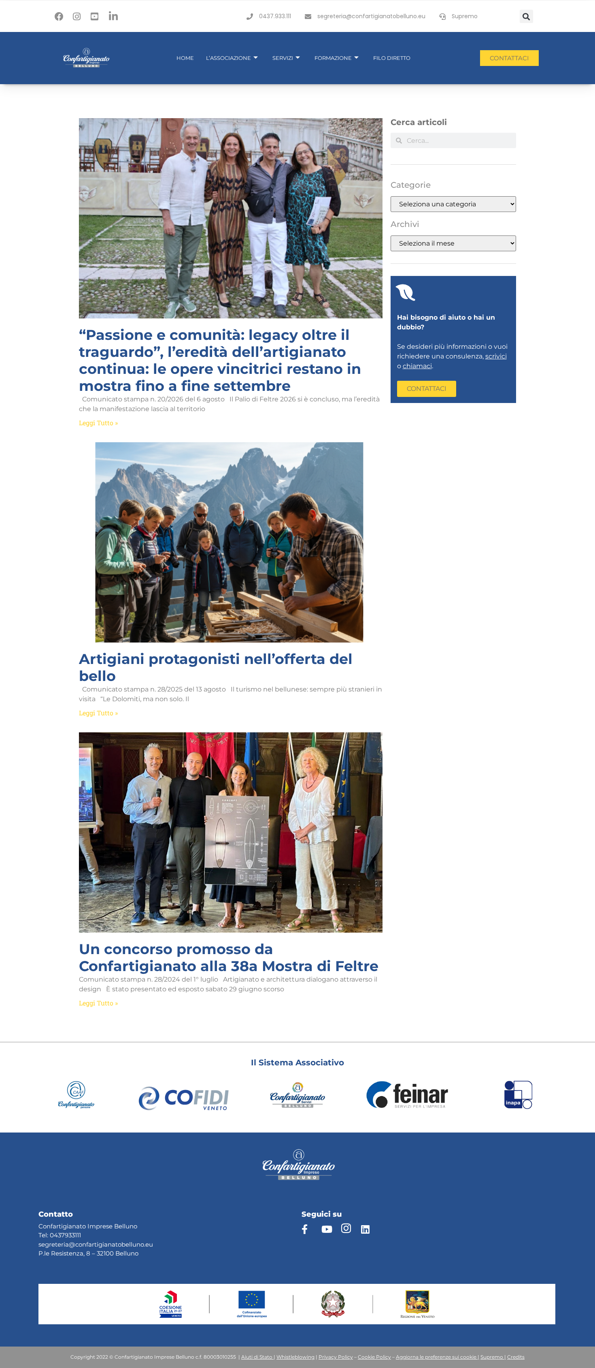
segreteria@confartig (70, 1244)
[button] (526, 16)
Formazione (333, 58)
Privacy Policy (336, 1357)
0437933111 (65, 1235)
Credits (516, 1357)
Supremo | (493, 1357)
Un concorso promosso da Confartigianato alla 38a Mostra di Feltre (228, 957)
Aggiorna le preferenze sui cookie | (437, 1357)
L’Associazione (228, 58)
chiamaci (417, 366)
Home (185, 58)
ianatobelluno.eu (127, 1244)
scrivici (496, 356)
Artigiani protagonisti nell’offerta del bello (216, 667)
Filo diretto (391, 58)
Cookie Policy (374, 1357)
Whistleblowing (295, 1357)
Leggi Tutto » (98, 422)
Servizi (282, 58)
